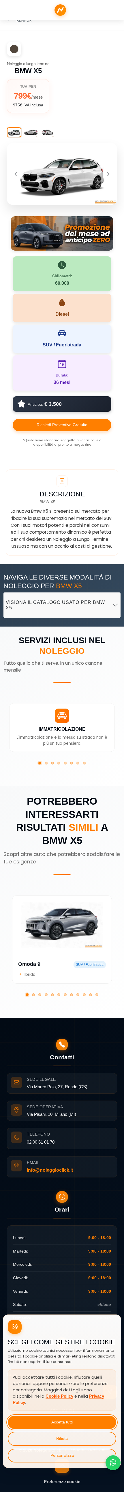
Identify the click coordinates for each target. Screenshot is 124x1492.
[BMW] (14, 49)
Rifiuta (62, 1438)
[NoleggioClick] (60, 10)
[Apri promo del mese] (62, 233)
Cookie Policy (59, 1396)
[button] (39, 763)
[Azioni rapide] (113, 1462)
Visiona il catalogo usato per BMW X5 (55, 605)
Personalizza (62, 1455)
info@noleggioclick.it (50, 1170)
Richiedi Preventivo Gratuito (62, 425)
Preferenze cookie (62, 1481)
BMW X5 (23, 21)
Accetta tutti (62, 1422)
